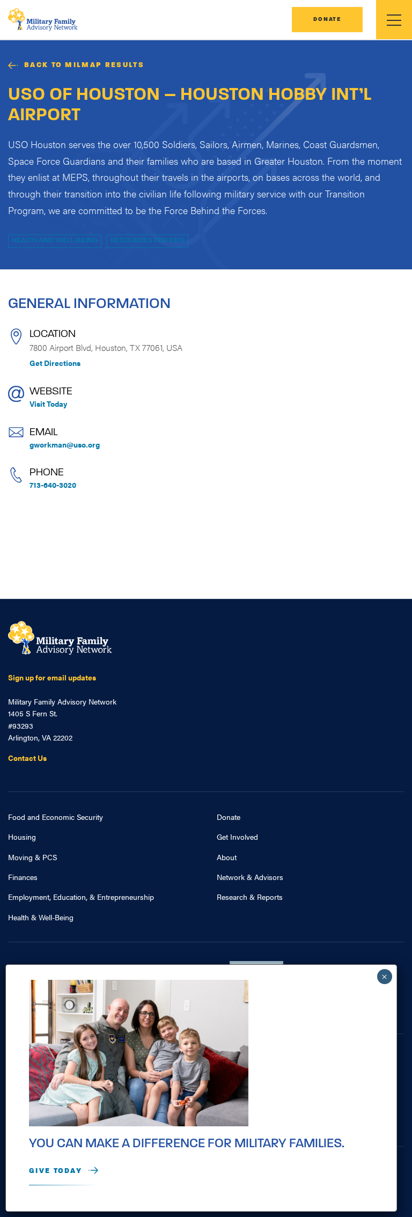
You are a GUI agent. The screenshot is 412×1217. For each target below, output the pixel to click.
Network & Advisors (250, 876)
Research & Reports (250, 896)
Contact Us (27, 757)
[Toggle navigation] (394, 19)
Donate (327, 20)
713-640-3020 (53, 484)
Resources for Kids (148, 241)
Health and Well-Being (55, 241)
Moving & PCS (32, 857)
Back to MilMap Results (84, 65)
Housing (22, 836)
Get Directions (55, 362)
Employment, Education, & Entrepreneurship (81, 896)
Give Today (55, 1171)
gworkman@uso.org (65, 444)
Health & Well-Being (40, 917)
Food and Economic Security (55, 816)
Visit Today (48, 403)
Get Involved (237, 836)
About (227, 857)
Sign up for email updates (52, 677)
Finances (23, 876)
